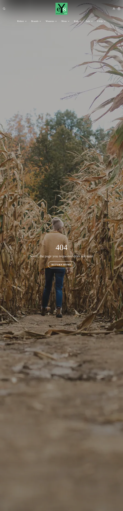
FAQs (100, 21)
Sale (88, 21)
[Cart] (119, 8)
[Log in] (114, 8)
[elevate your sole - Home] (61, 9)
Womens (50, 21)
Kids (76, 21)
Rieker (20, 21)
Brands (35, 21)
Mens (64, 21)
